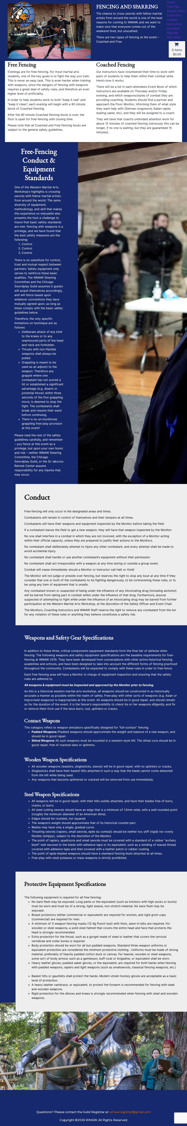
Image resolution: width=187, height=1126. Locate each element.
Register (172, 33)
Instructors (174, 24)
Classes (172, 19)
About (171, 2)
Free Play (173, 6)
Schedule (173, 28)
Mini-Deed (174, 37)
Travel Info (174, 15)
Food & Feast (176, 11)
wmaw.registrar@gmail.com (130, 1112)
